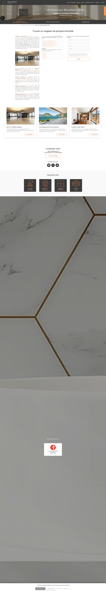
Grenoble (32, 25)
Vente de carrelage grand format (49, 40)
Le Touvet (44, 57)
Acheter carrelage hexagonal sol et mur (50, 44)
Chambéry (45, 52)
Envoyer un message (53, 155)
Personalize (60, 588)
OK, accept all (41, 588)
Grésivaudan (45, 56)
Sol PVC (82, 2)
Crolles (44, 54)
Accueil (68, 2)
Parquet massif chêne (77, 127)
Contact (103, 2)
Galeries (97, 2)
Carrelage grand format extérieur (49, 127)
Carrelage (73, 2)
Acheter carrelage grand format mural (50, 41)
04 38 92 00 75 (21, 21)
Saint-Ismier (45, 58)
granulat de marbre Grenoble (26, 93)
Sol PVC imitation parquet (14, 127)
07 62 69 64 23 (17, 22)
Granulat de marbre (89, 2)
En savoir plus (29, 134)
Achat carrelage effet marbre (48, 46)
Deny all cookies (51, 588)
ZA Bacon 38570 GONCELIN (53, 22)
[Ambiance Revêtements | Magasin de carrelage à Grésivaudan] (4, 2)
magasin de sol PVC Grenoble (26, 85)
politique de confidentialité (82, 55)
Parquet (78, 2)
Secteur (27, 25)
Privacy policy (68, 588)
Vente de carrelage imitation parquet (49, 45)
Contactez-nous (85, 22)
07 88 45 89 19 (24, 22)
